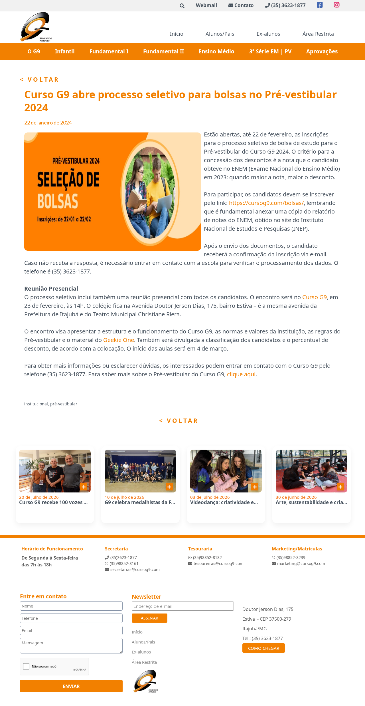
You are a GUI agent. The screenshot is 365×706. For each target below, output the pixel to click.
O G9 (33, 51)
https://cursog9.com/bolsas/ (266, 203)
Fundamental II (163, 51)
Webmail (206, 5)
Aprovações (322, 51)
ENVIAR (71, 686)
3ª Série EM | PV (270, 51)
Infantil (65, 51)
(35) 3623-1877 (288, 5)
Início (176, 33)
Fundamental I (109, 51)
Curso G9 (314, 297)
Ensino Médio (216, 51)
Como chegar (263, 648)
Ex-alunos (268, 33)
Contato (244, 5)
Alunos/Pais (220, 33)
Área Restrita (318, 33)
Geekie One (118, 340)
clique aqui (241, 374)
